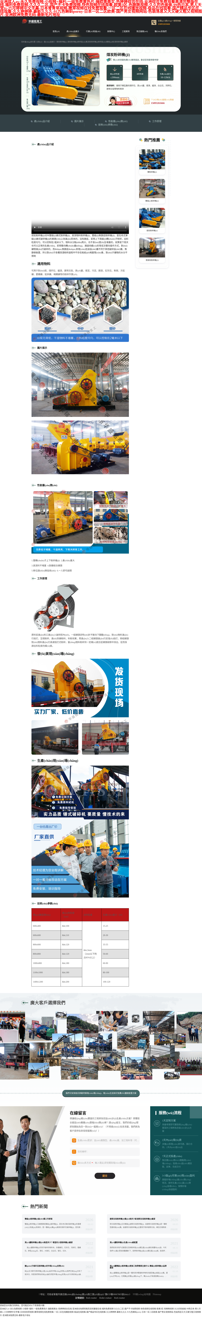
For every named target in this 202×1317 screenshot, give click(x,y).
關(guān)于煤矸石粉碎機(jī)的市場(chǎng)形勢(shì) (44, 1266)
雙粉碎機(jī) (152, 172)
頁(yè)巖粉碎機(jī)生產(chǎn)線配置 (124, 1242)
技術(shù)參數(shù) (108, 124)
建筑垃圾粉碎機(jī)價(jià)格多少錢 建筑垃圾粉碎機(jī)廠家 (132, 1219)
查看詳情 (89, 1229)
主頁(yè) (39, 42)
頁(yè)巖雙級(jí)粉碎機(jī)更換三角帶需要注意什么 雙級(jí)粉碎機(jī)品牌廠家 (138, 1267)
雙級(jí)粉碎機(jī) (152, 201)
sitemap (158, 1294)
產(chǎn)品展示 (73, 31)
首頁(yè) (56, 31)
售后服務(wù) (142, 31)
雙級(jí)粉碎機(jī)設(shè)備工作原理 (38, 1219)
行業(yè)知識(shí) (93, 31)
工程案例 (126, 31)
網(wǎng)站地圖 (143, 1294)
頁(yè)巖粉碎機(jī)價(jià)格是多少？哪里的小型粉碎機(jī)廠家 (49, 1242)
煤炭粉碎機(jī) (152, 231)
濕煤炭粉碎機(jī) (152, 260)
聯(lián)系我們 (161, 31)
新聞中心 (111, 31)
